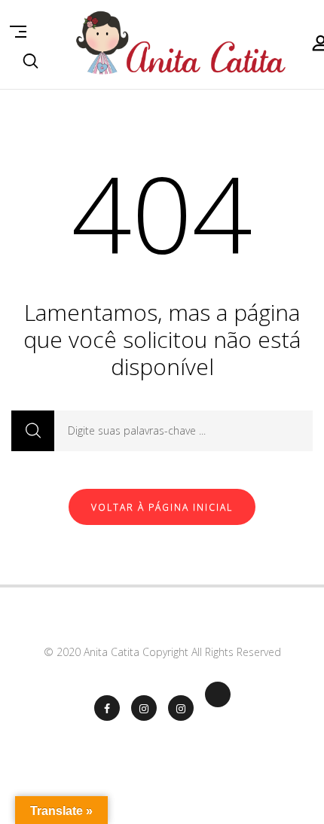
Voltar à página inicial (162, 507)
